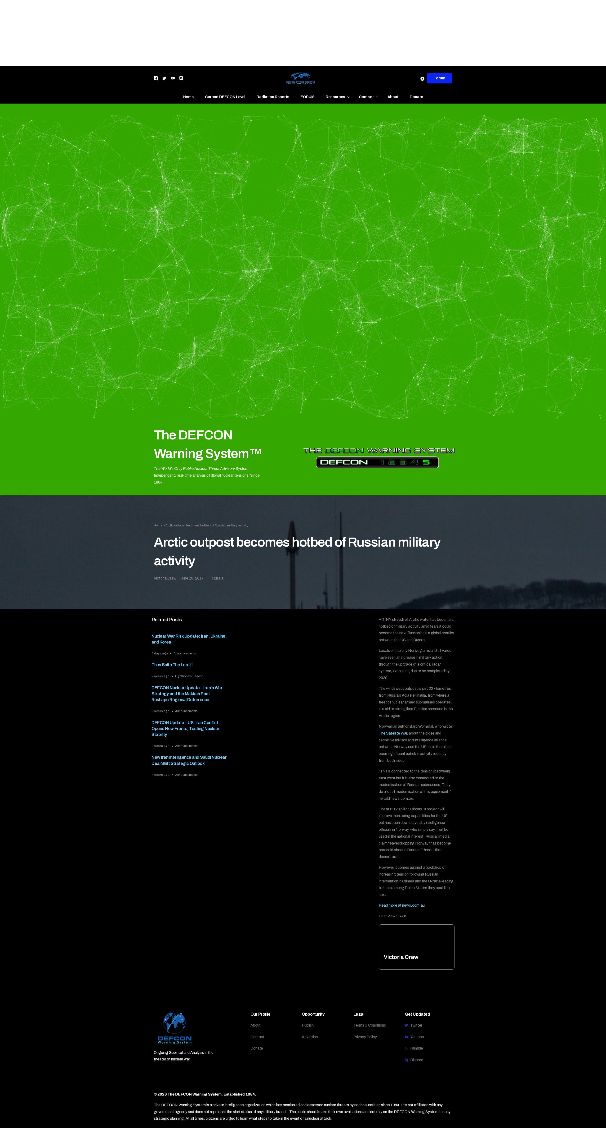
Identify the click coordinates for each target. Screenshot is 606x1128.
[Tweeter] (164, 78)
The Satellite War (393, 733)
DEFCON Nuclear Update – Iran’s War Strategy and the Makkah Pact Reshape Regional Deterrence (187, 693)
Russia (217, 578)
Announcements (185, 653)
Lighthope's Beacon (189, 676)
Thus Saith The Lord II (172, 664)
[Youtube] (173, 78)
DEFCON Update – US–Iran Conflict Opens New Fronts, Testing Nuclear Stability (185, 728)
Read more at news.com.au (402, 905)
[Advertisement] (142, 33)
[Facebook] (156, 78)
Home (158, 525)
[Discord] (181, 78)
